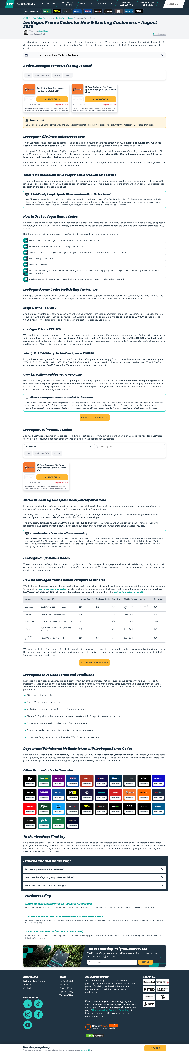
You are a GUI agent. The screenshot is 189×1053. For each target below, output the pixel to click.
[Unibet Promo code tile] (58, 823)
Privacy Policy (66, 988)
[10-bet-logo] (30, 781)
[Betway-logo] (144, 781)
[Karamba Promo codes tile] (101, 795)
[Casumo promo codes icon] (44, 795)
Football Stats (66, 980)
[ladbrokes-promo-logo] (115, 795)
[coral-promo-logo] (58, 795)
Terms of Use (66, 995)
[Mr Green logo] (44, 809)
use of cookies (86, 1050)
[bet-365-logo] (44, 781)
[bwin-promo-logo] (30, 795)
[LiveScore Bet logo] (144, 795)
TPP (28, 18)
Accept (155, 1048)
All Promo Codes (31, 11)
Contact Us (29, 988)
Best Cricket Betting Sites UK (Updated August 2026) (60, 903)
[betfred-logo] (72, 781)
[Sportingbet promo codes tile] (158, 809)
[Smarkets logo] (144, 809)
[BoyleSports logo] (158, 781)
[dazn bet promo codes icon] (72, 795)
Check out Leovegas (94, 417)
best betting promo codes (52, 588)
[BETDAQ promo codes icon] (58, 781)
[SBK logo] (129, 809)
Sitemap (63, 984)
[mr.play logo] (58, 809)
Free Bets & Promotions (42, 18)
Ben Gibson (43, 31)
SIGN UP (145, 962)
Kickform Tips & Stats (34, 980)
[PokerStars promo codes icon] (101, 809)
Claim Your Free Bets (94, 662)
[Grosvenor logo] (87, 795)
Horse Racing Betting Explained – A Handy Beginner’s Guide (66, 916)
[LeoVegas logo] (129, 795)
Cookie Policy (66, 991)
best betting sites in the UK (128, 591)
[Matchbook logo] (30, 809)
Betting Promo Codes (64, 18)
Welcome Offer (42, 75)
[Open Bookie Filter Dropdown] (89, 446)
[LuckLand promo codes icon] (158, 795)
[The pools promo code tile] (44, 823)
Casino (68, 75)
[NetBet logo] (72, 809)
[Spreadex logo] (30, 823)
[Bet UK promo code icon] (115, 781)
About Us (28, 984)
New (28, 75)
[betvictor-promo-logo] (129, 781)
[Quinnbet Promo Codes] (115, 809)
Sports (57, 75)
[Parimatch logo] (87, 809)
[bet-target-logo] (101, 781)
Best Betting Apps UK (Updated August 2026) (55, 931)
